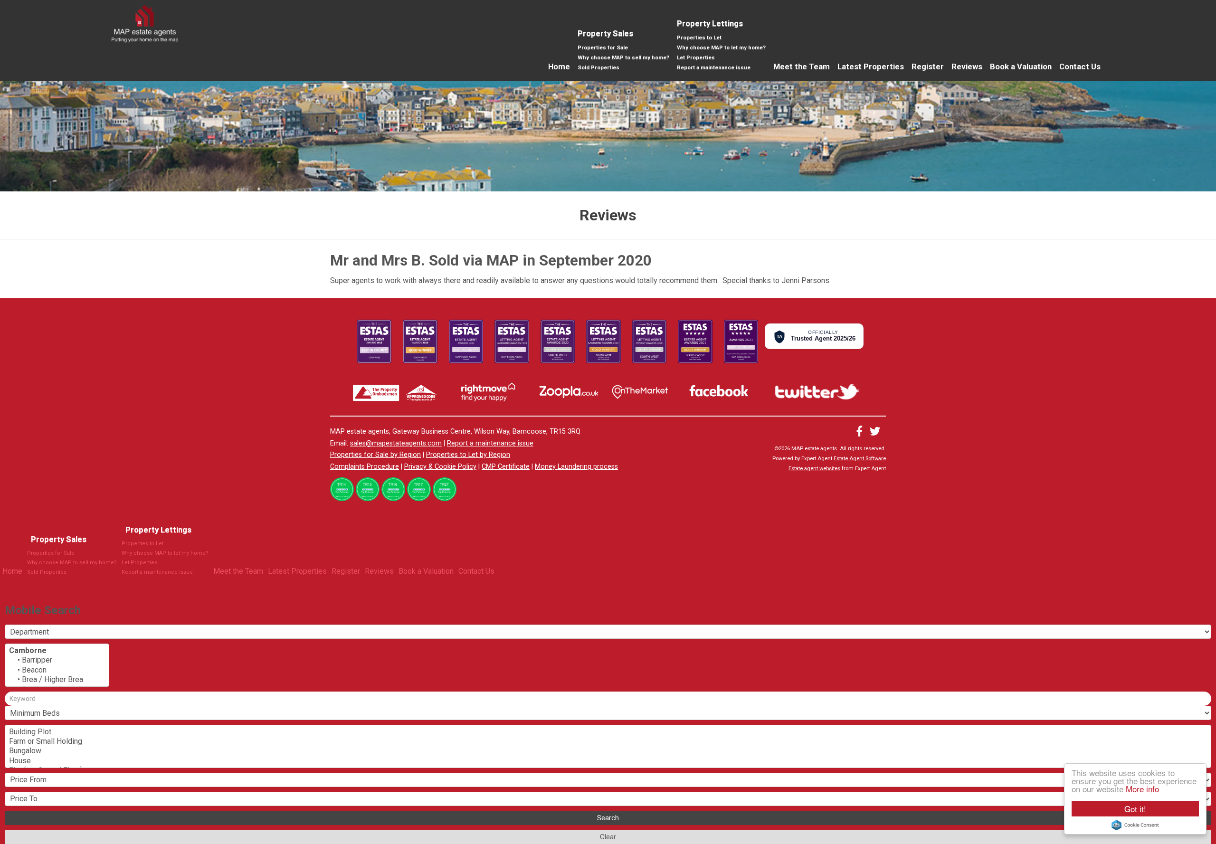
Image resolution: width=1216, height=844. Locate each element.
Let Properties (696, 57)
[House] (608, 761)
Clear (608, 837)
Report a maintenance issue (713, 67)
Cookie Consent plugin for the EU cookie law (1135, 825)
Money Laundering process (576, 467)
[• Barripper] (57, 660)
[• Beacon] (57, 670)
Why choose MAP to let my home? (721, 47)
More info (1142, 789)
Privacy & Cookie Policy (440, 467)
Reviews (966, 66)
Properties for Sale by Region (375, 455)
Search (608, 818)
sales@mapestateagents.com (396, 443)
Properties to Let (699, 37)
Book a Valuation (1021, 66)
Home (559, 66)
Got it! (1135, 809)
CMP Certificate (506, 467)
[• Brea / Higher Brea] (57, 679)
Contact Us (1080, 66)
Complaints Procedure (364, 467)
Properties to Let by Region (468, 455)
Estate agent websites (814, 468)
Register (928, 66)
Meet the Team (801, 66)
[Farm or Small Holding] (608, 741)
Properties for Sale (603, 47)
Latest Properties (870, 66)
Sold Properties (598, 67)
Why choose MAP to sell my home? (623, 57)
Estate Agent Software (860, 458)
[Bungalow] (608, 751)
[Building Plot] (608, 732)
